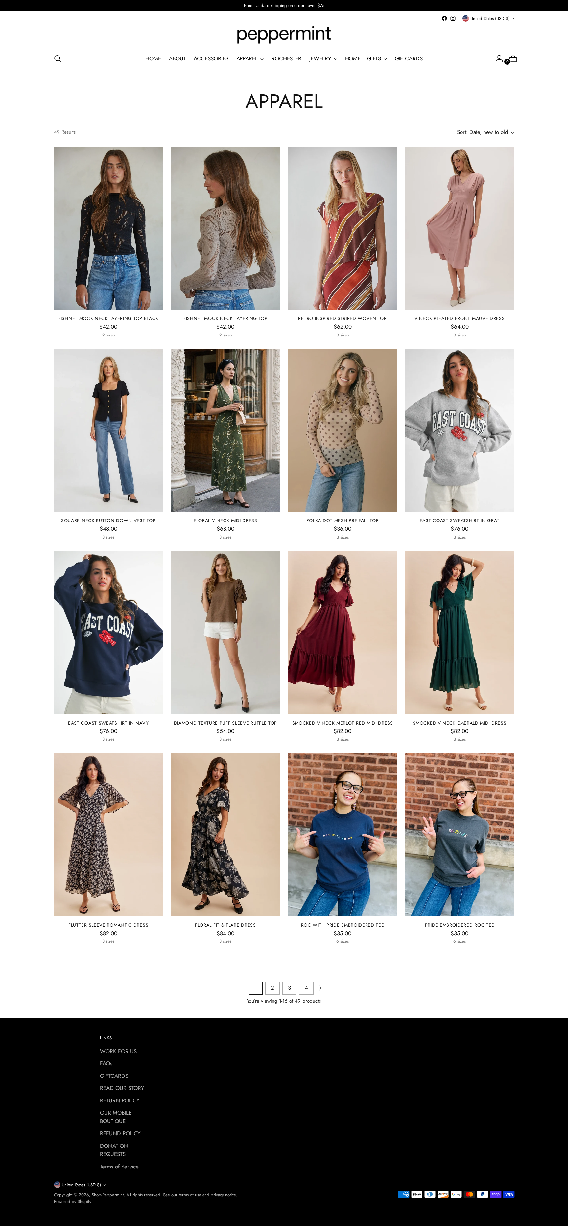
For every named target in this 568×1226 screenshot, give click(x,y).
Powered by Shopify (72, 1201)
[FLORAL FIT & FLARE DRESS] (225, 834)
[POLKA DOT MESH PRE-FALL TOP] (342, 430)
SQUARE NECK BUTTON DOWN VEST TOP (108, 520)
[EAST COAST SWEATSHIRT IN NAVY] (108, 632)
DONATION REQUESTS (114, 1150)
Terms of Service (119, 1166)
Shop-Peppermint (108, 1195)
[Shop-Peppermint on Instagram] (453, 18)
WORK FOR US (118, 1051)
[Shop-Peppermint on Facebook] (444, 18)
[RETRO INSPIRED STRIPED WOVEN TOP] (342, 228)
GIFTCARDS (114, 1076)
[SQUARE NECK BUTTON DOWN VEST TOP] (108, 430)
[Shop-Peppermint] (284, 35)
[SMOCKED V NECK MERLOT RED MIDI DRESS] (342, 632)
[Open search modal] (57, 58)
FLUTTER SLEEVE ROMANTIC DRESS (108, 925)
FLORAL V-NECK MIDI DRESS (225, 520)
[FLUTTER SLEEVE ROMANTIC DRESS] (108, 834)
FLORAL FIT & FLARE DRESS (225, 925)
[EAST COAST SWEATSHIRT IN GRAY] (459, 430)
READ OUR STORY (122, 1088)
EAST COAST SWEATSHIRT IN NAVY (108, 723)
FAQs (106, 1063)
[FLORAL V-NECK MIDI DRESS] (225, 430)
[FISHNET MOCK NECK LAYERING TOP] (225, 228)
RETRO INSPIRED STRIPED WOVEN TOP (342, 318)
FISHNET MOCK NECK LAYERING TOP (225, 318)
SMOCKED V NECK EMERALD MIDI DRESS (459, 723)
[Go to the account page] (496, 58)
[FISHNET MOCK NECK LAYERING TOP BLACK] (108, 228)
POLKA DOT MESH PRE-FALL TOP (342, 520)
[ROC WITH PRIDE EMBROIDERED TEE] (342, 834)
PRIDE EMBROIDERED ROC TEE (459, 925)
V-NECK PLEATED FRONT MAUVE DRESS (459, 318)
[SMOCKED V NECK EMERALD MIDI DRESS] (459, 632)
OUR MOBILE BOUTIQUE (115, 1117)
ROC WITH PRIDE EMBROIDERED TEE (342, 925)
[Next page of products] (320, 988)
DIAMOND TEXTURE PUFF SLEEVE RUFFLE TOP (225, 723)
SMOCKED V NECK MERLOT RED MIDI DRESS (342, 723)
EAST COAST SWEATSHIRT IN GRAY (460, 520)
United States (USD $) (489, 18)
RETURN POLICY (120, 1100)
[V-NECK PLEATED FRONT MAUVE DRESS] (459, 228)
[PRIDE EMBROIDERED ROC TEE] (459, 834)
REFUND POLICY (120, 1133)
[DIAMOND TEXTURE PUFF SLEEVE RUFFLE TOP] (225, 632)
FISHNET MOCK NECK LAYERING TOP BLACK (108, 318)
